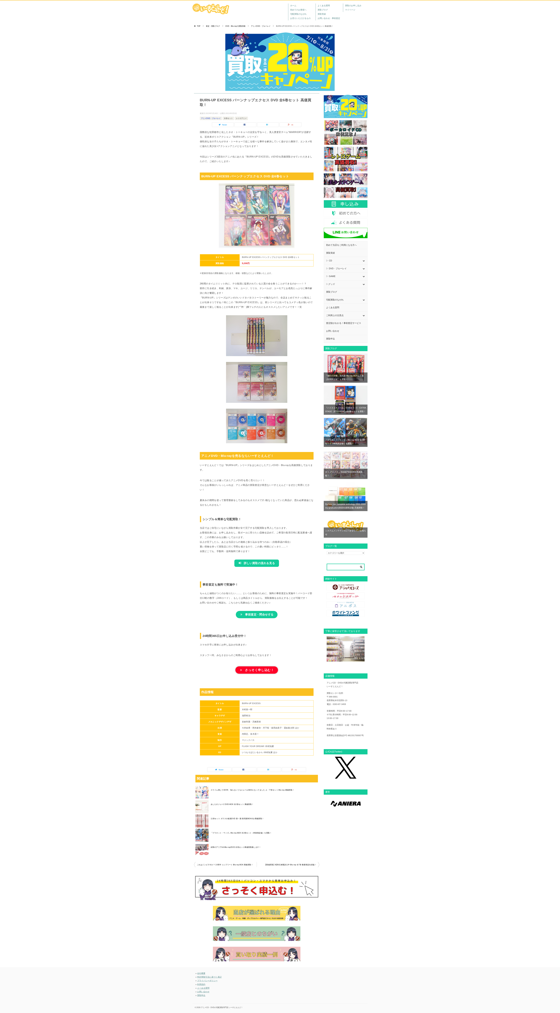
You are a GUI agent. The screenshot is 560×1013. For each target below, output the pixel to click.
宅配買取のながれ (298, 14)
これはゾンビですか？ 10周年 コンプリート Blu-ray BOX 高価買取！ (225, 865)
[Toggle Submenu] (363, 261)
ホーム (293, 5)
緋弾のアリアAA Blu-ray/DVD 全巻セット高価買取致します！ (236, 847)
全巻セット (228, 118)
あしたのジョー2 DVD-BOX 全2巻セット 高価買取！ (232, 804)
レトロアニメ (241, 118)
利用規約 (201, 984)
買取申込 (201, 995)
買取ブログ (323, 10)
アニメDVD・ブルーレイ (211, 118)
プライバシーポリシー (207, 980)
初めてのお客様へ (298, 10)
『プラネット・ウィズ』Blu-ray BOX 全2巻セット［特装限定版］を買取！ (241, 833)
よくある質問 (324, 5)
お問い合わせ (203, 992)
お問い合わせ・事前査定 (329, 18)
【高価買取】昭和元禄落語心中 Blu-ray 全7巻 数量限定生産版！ (290, 865)
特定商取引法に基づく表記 (209, 977)
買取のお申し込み (353, 5)
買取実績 (322, 14)
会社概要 (201, 973)
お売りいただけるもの (300, 18)
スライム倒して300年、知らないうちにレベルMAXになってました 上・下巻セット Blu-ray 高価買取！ (252, 790)
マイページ (350, 10)
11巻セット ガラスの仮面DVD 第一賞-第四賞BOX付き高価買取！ (237, 819)
